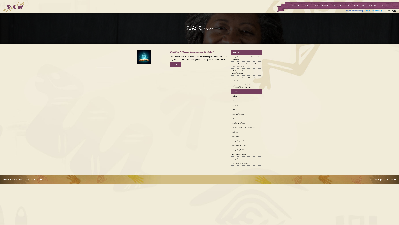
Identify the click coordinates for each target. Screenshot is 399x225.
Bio (298, 5)
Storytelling (326, 5)
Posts (234, 118)
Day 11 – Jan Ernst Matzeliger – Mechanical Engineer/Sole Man (242, 86)
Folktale (234, 96)
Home (292, 5)
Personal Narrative (238, 114)
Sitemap (363, 179)
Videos (347, 5)
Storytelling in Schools (239, 154)
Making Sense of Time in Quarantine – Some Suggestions (244, 72)
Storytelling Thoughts (239, 159)
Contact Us (388, 11)
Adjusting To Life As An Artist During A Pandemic (245, 79)
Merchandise (372, 5)
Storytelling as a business (240, 141)
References (384, 5)
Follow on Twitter (373, 11)
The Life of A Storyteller (239, 163)
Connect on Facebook (353, 11)
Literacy (234, 109)
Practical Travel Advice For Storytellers (244, 127)
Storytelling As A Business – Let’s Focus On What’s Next (246, 58)
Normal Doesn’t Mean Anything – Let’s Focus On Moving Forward (244, 65)
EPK (392, 5)
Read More (175, 65)
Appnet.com (390, 179)
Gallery (355, 5)
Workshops (337, 5)
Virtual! (315, 5)
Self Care (235, 132)
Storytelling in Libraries (239, 150)
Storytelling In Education (240, 145)
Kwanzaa (235, 100)
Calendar (306, 5)
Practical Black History (239, 123)
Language (235, 105)
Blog (363, 5)
